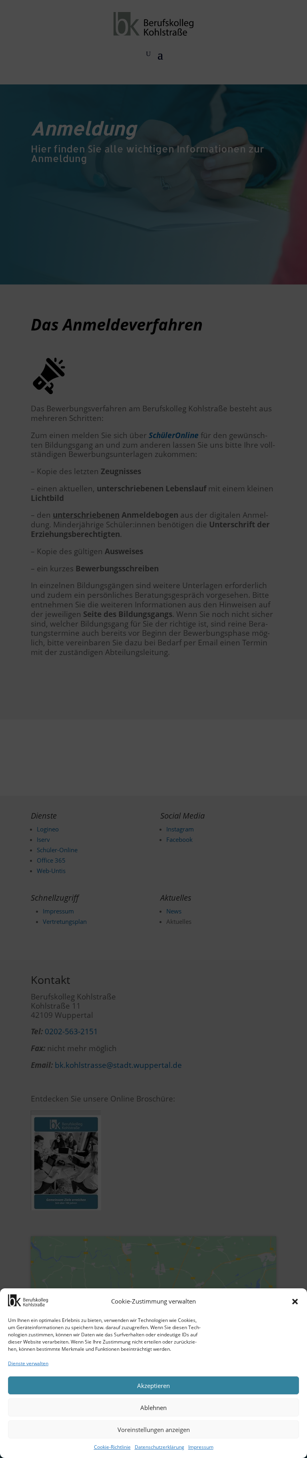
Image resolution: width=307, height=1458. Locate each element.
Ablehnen (153, 1408)
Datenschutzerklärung (159, 1447)
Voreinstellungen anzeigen (154, 1430)
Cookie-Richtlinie (112, 1447)
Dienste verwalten (28, 1363)
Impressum (200, 1447)
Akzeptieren (153, 1386)
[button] (295, 1302)
